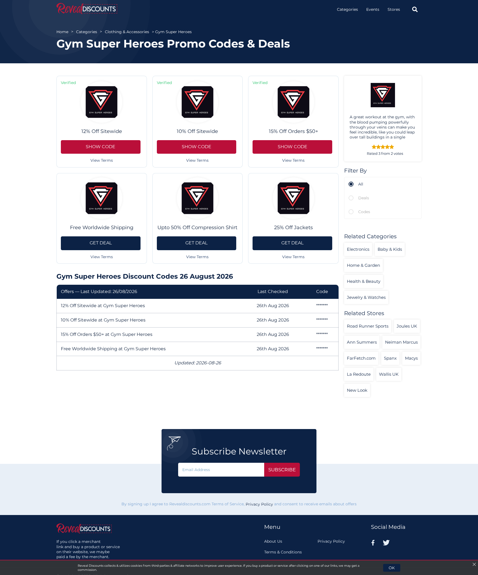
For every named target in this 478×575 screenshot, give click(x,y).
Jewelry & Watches (366, 297)
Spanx (390, 358)
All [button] (360, 184)
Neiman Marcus (401, 342)
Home (62, 31)
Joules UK (407, 326)
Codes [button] (364, 211)
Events (372, 9)
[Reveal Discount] (86, 8)
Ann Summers (362, 342)
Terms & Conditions (283, 552)
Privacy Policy (259, 504)
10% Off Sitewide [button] (197, 131)
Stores (394, 9)
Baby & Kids (390, 249)
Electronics (358, 249)
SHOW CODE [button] (100, 146)
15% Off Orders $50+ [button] (293, 131)
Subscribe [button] (282, 469)
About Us (273, 541)
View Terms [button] (101, 160)
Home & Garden (363, 265)
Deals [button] (363, 197)
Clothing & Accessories (127, 31)
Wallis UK (389, 374)
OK (392, 567)
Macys (411, 358)
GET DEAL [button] (101, 242)
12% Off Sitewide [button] (101, 131)
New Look (357, 390)
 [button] (415, 9)
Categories (347, 9)
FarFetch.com (361, 358)
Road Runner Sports (367, 326)
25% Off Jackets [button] (293, 227)
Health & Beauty (363, 281)
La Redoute (359, 374)
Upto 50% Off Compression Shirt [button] (197, 227)
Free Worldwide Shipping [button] (101, 227)
